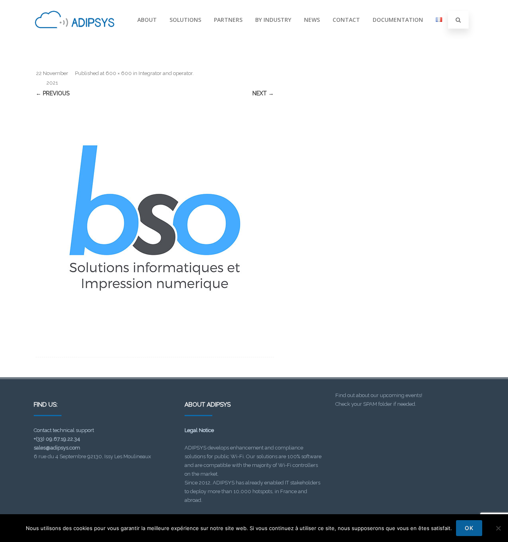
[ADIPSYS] (74, 37)
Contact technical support (64, 430)
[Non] (498, 528)
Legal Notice (199, 430)
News (312, 19)
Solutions (185, 19)
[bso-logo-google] (155, 218)
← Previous (52, 93)
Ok (469, 528)
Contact (346, 19)
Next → (263, 93)
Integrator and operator (165, 73)
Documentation (398, 19)
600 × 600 (119, 73)
